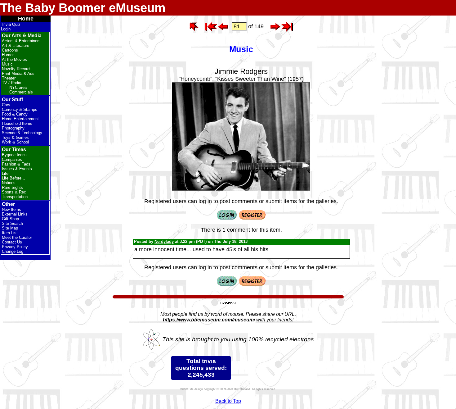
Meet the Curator (17, 237)
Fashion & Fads (16, 164)
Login (6, 29)
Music (7, 64)
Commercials (21, 92)
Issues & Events (17, 168)
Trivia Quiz (10, 24)
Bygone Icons (14, 154)
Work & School (15, 142)
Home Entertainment (20, 118)
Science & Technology (22, 132)
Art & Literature (15, 45)
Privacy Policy (15, 246)
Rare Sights (12, 187)
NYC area (18, 87)
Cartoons (10, 50)
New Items (11, 209)
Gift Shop (10, 218)
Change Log (12, 251)
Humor (8, 54)
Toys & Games (15, 137)
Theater (9, 78)
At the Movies (14, 59)
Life (5, 173)
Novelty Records (17, 68)
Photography (13, 128)
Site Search (12, 223)
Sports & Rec (14, 192)
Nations (9, 182)
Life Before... (13, 178)
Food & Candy (15, 114)
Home (26, 19)
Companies (12, 159)
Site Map (10, 228)
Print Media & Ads (18, 73)
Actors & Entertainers (21, 41)
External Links (15, 214)
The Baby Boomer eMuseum (83, 8)
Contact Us (12, 242)
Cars (6, 104)
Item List (10, 232)
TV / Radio (11, 82)
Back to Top (228, 401)
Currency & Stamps (19, 109)
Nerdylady (164, 241)
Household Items (17, 123)
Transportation (15, 196)
